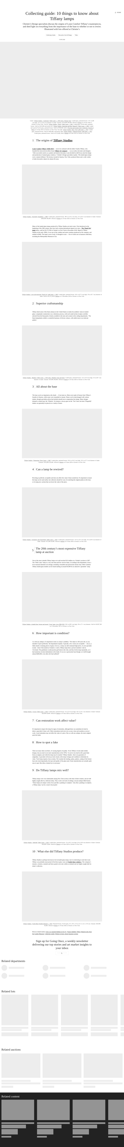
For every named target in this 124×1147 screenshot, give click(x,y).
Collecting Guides (50, 35)
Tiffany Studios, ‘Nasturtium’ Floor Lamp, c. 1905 (37, 460)
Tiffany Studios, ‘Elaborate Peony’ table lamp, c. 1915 (78, 131)
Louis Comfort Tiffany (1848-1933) (43, 149)
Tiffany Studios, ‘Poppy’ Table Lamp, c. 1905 (61, 124)
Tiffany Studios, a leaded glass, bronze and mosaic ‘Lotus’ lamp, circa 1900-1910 (43, 624)
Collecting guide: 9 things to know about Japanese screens (61, 934)
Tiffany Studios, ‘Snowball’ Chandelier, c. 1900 (35, 216)
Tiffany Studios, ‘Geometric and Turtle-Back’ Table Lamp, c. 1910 (40, 539)
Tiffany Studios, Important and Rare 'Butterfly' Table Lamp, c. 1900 (71, 126)
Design (80, 122)
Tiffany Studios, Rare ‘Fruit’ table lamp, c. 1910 (75, 129)
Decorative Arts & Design (65, 35)
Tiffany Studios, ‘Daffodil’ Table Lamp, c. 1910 (36, 842)
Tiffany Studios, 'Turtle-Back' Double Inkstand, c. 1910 (37, 923)
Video (76, 35)
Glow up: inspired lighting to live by (56, 932)
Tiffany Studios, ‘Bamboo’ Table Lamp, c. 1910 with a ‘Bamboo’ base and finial (44, 377)
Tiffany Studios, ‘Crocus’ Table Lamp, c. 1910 (36, 711)
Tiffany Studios (62, 140)
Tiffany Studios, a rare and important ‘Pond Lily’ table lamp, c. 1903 (40, 294)
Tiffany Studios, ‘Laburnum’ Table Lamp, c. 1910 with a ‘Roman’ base (52, 121)
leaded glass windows (74, 862)
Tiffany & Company (61, 151)
